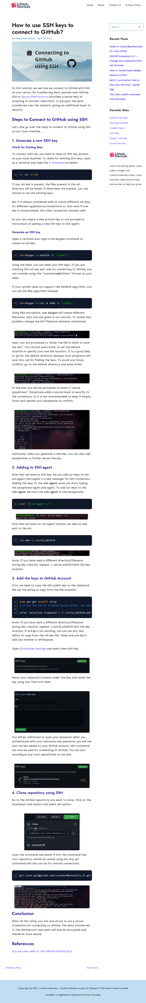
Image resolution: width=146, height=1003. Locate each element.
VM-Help (114, 133)
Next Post (94, 967)
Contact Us (115, 5)
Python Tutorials (118, 117)
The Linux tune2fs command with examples (125, 96)
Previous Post (12, 967)
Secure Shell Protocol (35, 96)
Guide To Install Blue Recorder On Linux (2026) (126, 48)
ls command (57, 162)
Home (90, 5)
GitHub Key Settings (33, 648)
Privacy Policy (133, 5)
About (101, 5)
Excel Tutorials (117, 143)
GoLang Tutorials (119, 123)
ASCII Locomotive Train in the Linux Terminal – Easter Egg (125, 85)
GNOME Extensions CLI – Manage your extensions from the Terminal (126, 61)
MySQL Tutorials (118, 138)
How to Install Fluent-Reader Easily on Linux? (125, 72)
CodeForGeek (117, 128)
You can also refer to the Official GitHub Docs (42, 951)
